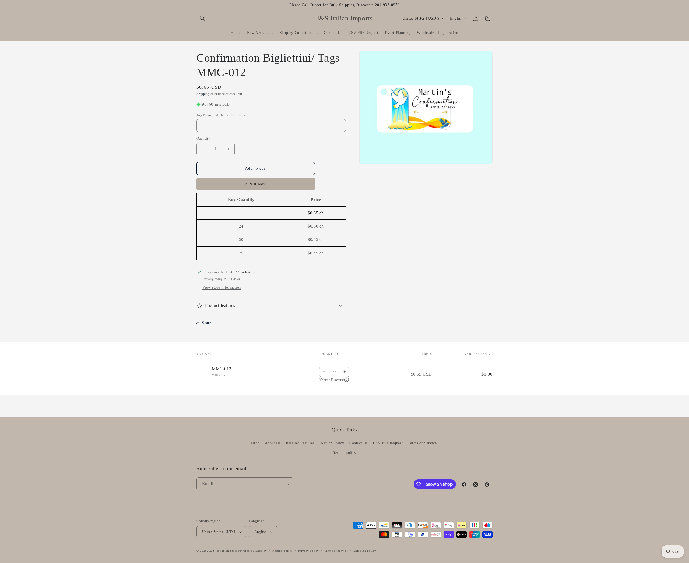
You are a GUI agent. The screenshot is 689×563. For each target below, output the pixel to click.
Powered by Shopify (252, 550)
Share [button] (206, 323)
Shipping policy (364, 550)
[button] (202, 18)
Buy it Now (256, 184)
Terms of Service (422, 443)
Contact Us (358, 443)
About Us (273, 443)
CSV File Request (388, 443)
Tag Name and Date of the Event (221, 115)
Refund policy (344, 453)
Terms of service (336, 550)
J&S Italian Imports (223, 550)
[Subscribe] (287, 483)
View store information (221, 287)
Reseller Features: (301, 443)
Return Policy (332, 443)
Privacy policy (308, 550)
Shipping (203, 94)
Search (254, 443)
